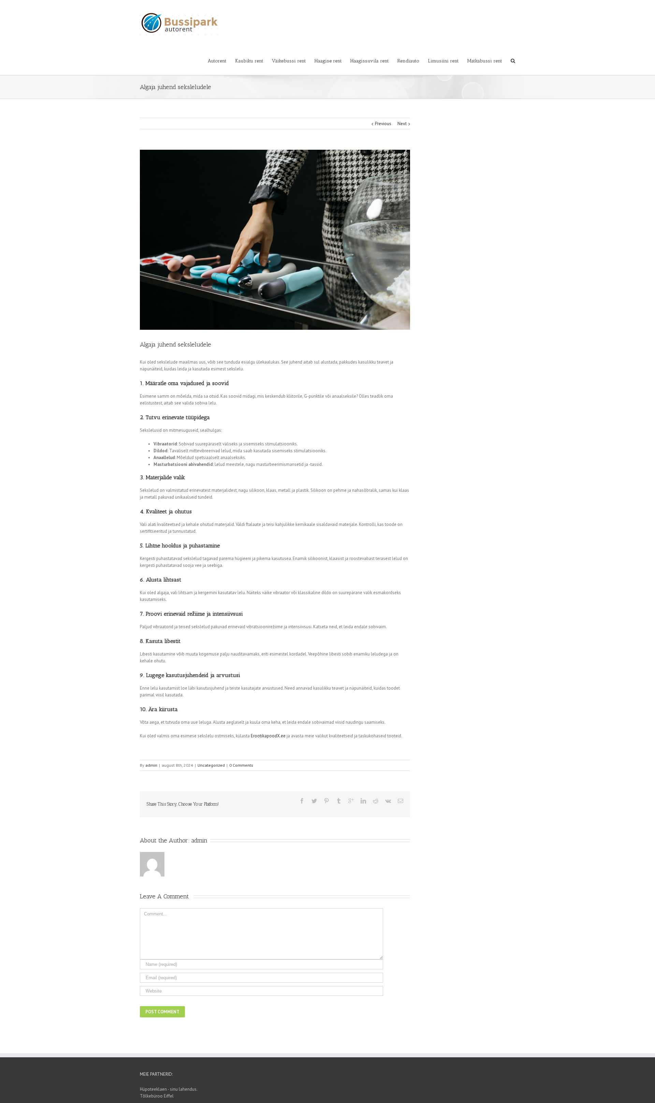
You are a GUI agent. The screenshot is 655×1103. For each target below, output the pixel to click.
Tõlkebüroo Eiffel (157, 1096)
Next (402, 124)
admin (151, 765)
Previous (383, 124)
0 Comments (241, 765)
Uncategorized (211, 765)
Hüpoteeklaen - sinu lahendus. (169, 1089)
